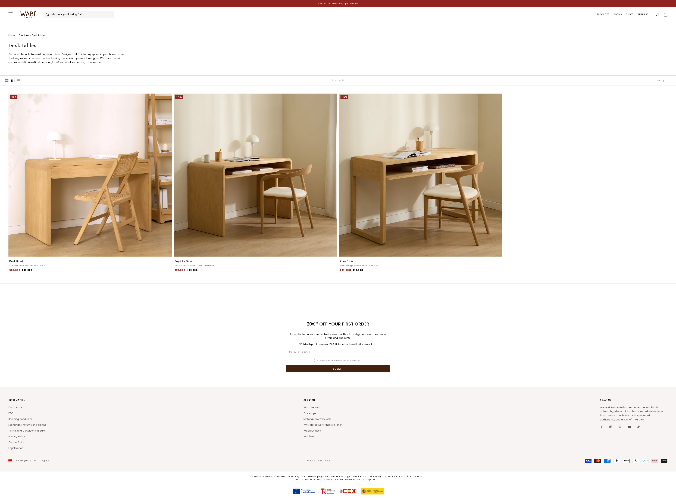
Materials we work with (317, 419)
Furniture (24, 35)
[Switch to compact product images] (18, 80)
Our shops (309, 413)
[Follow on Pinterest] (620, 427)
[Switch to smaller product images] (12, 80)
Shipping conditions (20, 419)
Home (12, 35)
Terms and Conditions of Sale (26, 430)
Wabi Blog (309, 436)
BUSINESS (643, 14)
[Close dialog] (71, 439)
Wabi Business (312, 430)
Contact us (15, 407)
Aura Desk (346, 261)
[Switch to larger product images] (6, 80)
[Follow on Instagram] (611, 427)
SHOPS (629, 14)
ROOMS (618, 14)
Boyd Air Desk (183, 261)
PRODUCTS (603, 14)
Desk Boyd (16, 261)
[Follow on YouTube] (629, 427)
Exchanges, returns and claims (27, 425)
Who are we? (311, 407)
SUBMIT (338, 369)
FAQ (10, 413)
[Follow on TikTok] (638, 427)
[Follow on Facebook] (601, 427)
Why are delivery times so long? (323, 425)
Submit (38, 480)
